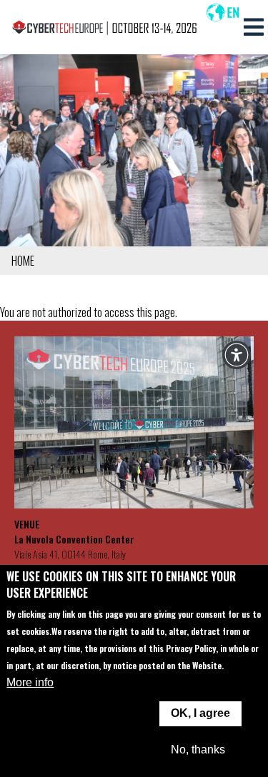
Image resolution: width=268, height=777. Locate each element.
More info (30, 682)
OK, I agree (200, 713)
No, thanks (198, 749)
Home (22, 260)
